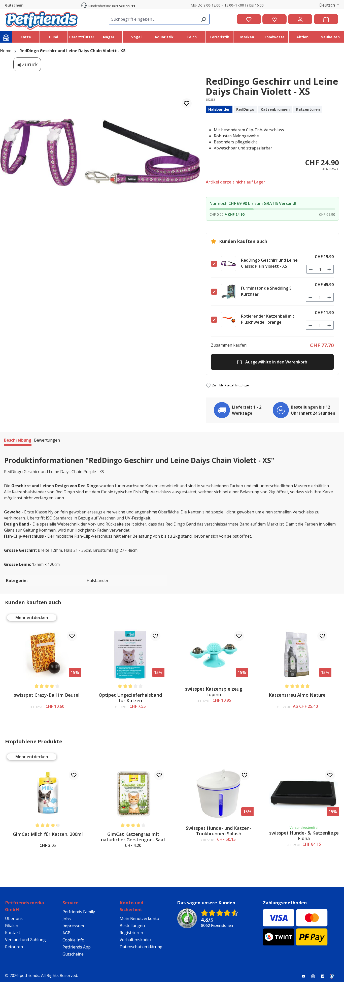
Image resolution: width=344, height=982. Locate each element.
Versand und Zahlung (25, 939)
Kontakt (12, 932)
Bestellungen (132, 925)
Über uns (14, 918)
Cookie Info (73, 940)
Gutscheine (73, 954)
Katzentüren (308, 109)
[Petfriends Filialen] (274, 19)
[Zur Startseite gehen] (41, 19)
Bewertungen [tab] (47, 440)
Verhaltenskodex (136, 939)
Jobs (66, 919)
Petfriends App (76, 947)
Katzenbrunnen (275, 109)
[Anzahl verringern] (310, 269)
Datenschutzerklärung (141, 946)
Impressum (73, 926)
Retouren (14, 946)
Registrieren (131, 932)
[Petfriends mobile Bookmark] (334, 976)
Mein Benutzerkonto (139, 918)
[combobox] (153, 19)
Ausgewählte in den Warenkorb (276, 362)
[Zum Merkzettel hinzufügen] (187, 103)
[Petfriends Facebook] (324, 975)
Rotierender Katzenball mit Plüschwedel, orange (267, 319)
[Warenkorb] (326, 19)
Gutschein (14, 5)
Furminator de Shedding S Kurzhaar (266, 291)
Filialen (11, 925)
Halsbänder (219, 109)
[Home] (6, 37)
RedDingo (245, 109)
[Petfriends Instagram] (315, 975)
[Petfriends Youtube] (305, 975)
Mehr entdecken (31, 617)
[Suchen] (203, 19)
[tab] (17, 441)
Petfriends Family (78, 911)
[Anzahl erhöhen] (329, 269)
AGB (66, 933)
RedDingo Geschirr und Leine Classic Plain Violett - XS (269, 263)
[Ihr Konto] (300, 19)
